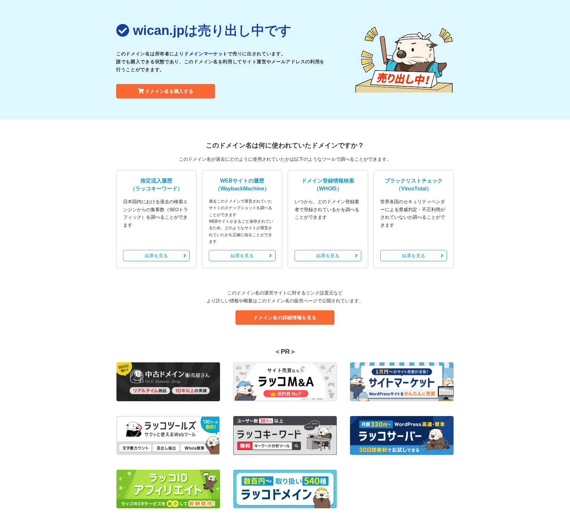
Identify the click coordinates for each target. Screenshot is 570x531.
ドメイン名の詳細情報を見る (284, 317)
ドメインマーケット (206, 53)
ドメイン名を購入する (169, 91)
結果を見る (156, 255)
